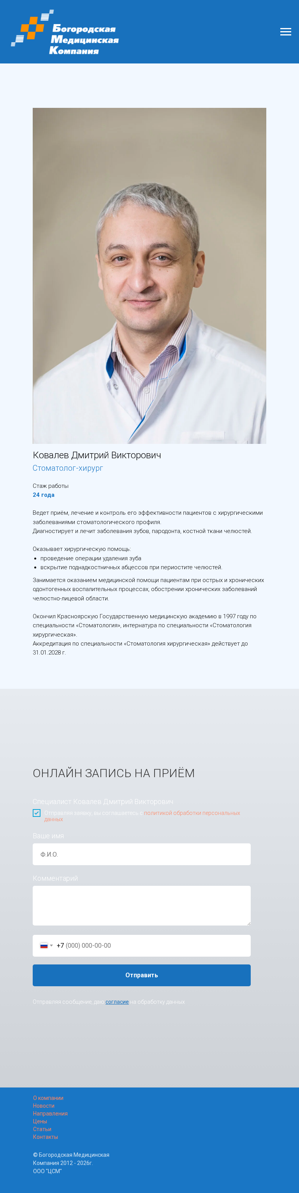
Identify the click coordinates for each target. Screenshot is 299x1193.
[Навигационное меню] (285, 32)
